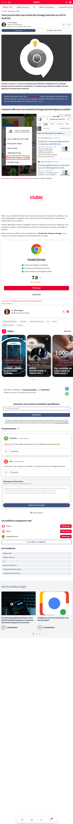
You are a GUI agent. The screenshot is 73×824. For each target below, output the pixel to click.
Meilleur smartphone (46, 7)
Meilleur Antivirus (23, 7)
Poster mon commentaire (36, 505)
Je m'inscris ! (36, 415)
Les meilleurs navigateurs (36, 542)
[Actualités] (22, 820)
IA (34, 7)
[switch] (66, 2)
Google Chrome (36, 259)
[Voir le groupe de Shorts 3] (38, 379)
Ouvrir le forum (38, 513)
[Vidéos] (31, 820)
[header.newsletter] (9, 2)
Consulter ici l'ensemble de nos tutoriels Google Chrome (21, 301)
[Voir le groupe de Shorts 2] (35, 379)
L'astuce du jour (33, 96)
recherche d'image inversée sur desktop (18, 178)
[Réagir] (63, 24)
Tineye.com (8, 444)
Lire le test (36, 294)
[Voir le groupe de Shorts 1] (33, 379)
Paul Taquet (13, 22)
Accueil (4, 11)
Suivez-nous (18, 30)
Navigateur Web (13, 11)
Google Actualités (29, 390)
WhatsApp (45, 390)
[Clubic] (36, 2)
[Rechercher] (5, 2)
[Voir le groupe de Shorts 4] (40, 379)
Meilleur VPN (7, 7)
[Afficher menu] (2, 2)
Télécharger (36, 288)
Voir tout (67, 331)
